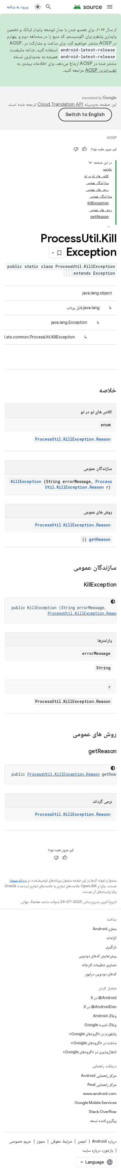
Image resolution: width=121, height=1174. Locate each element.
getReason (100, 539)
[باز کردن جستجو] (48, 6)
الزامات (111, 937)
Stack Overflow (102, 1111)
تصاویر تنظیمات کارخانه (99, 964)
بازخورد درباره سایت (97, 1150)
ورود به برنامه (17, 6)
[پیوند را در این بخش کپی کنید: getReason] (81, 751)
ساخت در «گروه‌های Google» (93, 1042)
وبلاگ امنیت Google (100, 1024)
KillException (26, 481)
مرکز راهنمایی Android (98, 1075)
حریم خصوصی (20, 1141)
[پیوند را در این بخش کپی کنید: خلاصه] (91, 390)
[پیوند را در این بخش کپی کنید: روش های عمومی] (67, 734)
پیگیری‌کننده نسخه (103, 1120)
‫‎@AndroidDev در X (100, 1006)
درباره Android (104, 1141)
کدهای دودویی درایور (100, 973)
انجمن (82, 1141)
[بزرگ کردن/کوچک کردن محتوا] (90, 162)
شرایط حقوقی (61, 1141)
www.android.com (99, 1093)
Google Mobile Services (95, 1102)
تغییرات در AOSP (101, 70)
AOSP (111, 137)
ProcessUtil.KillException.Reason (73, 439)
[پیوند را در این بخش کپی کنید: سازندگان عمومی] (66, 568)
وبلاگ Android (104, 1015)
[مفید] (84, 149)
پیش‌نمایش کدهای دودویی (97, 955)
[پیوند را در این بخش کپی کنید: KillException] (76, 585)
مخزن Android (104, 928)
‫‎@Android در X (103, 997)
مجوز (41, 1141)
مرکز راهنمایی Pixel (102, 1084)
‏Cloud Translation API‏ (60, 104)
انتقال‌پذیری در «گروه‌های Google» (89, 1051)
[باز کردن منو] (109, 7)
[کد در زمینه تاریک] (112, 601)
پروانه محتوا (18, 880)
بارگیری (111, 946)
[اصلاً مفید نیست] (76, 149)
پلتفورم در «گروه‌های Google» (92, 1033)
